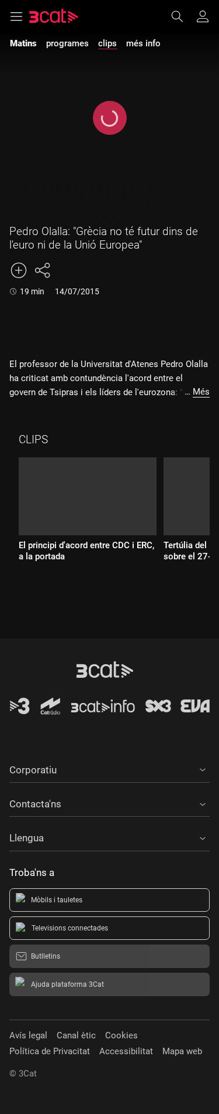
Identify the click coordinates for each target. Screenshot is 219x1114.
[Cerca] (183, 16)
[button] (109, 768)
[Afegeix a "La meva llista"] (18, 270)
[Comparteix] (42, 270)
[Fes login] (203, 16)
